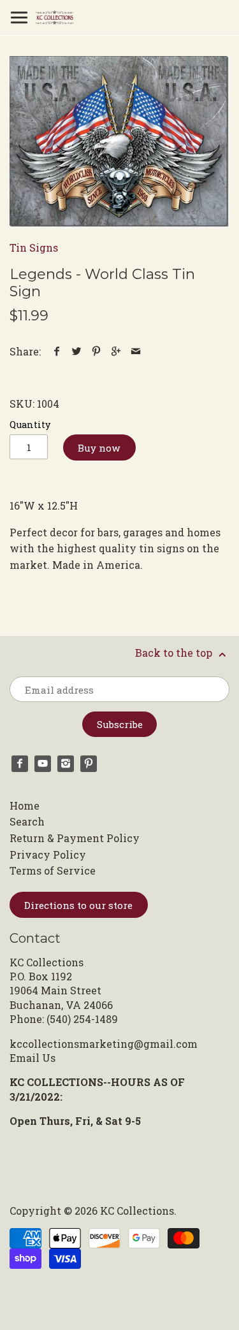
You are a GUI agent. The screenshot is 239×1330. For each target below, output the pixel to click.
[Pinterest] (88, 763)
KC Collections (137, 1210)
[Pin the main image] (96, 351)
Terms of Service (53, 870)
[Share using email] (136, 351)
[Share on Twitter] (76, 351)
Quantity (30, 424)
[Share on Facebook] (57, 351)
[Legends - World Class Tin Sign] (119, 142)
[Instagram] (65, 763)
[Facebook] (19, 763)
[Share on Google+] (116, 351)
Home (25, 805)
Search (27, 821)
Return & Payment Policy (75, 838)
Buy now (99, 447)
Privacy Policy (48, 854)
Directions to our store (78, 905)
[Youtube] (42, 763)
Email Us (32, 1057)
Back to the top (175, 652)
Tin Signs (34, 247)
